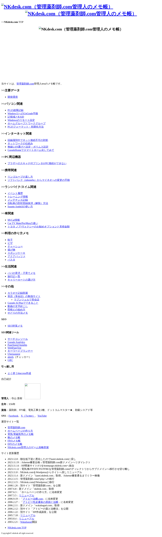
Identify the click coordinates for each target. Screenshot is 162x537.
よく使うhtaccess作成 (19, 373)
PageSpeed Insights (17, 345)
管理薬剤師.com (25, 83)
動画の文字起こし (18, 306)
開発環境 (13, 97)
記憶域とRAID (16, 116)
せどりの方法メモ (18, 312)
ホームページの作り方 (20, 430)
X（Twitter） (28, 415)
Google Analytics (16, 342)
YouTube (42, 415)
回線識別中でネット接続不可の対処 (28, 140)
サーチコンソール (18, 339)
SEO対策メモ (15, 325)
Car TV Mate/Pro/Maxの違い (23, 223)
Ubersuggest (14, 354)
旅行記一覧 (14, 276)
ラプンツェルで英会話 (26, 299)
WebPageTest (14, 347)
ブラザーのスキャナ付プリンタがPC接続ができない (37, 163)
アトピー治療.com (33, 498)
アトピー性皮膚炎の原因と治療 (40, 502)
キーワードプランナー (20, 350)
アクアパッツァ (16, 256)
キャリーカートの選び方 (21, 279)
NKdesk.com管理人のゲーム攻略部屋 (28, 447)
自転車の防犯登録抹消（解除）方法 (28, 203)
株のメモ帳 (14, 437)
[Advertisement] (81, 57)
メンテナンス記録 (18, 200)
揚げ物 (11, 249)
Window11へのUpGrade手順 (23, 113)
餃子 (10, 239)
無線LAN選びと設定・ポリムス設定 (28, 146)
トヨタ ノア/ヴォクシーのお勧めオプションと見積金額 (39, 226)
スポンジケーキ (16, 253)
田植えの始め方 (16, 309)
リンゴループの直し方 (20, 176)
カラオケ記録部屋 (18, 293)
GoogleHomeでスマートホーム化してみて (31, 150)
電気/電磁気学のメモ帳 (21, 434)
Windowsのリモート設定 (21, 120)
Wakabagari (26, 522)
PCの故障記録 (15, 110)
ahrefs (11, 357)
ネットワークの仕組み (20, 143)
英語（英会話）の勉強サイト (24, 296)
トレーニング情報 (18, 196)
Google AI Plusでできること (23, 303)
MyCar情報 (14, 220)
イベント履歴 (15, 193)
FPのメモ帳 (14, 440)
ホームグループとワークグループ (27, 123)
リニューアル (26, 495)
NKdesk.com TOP (17, 527)
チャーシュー (15, 246)
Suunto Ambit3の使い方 (20, 206)
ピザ (10, 243)
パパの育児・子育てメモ (21, 273)
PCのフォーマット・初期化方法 (26, 126)
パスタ (11, 259)
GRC (10, 360)
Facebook (13, 415)
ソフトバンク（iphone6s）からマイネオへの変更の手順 (39, 180)
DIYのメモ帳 (15, 444)
